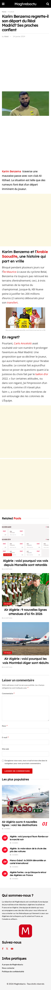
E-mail (5, 737)
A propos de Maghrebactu (12, 964)
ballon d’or (41, 374)
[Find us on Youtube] (12, 948)
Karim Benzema (12, 171)
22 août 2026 (7, 569)
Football (11, 12)
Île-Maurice (9, 272)
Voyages (7, 555)
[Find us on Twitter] (7, 948)
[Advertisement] (25, 65)
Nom (5, 726)
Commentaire (8, 693)
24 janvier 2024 (19, 36)
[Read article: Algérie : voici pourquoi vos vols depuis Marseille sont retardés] (25, 540)
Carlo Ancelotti (23, 343)
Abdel (6, 36)
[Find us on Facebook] (2, 948)
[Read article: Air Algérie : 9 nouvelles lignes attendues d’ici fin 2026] (25, 589)
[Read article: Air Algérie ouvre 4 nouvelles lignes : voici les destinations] (25, 801)
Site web (5, 749)
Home (4, 12)
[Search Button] (47, 3)
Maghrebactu (25, 4)
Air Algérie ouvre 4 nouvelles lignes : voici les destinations (19, 823)
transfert (12, 302)
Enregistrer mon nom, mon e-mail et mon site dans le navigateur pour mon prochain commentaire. (26, 761)
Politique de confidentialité (13, 971)
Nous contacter (8, 968)
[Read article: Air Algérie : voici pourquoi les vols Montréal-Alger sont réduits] (25, 638)
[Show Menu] (3, 4)
